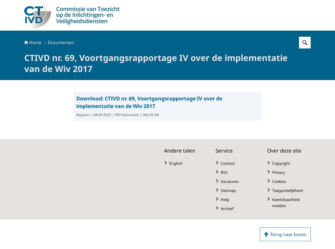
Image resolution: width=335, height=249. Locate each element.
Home (35, 42)
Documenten (61, 42)
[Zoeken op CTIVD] (305, 42)
